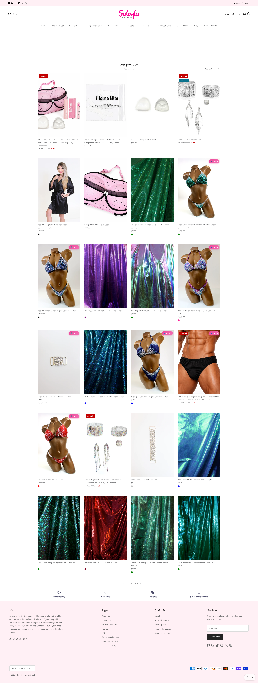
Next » (138, 583)
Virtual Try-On (210, 25)
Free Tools (144, 25)
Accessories (113, 25)
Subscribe (215, 636)
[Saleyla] (129, 14)
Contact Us (106, 620)
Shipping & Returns (110, 637)
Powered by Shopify (28, 675)
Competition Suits (94, 25)
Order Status (183, 25)
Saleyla (18, 675)
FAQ (104, 633)
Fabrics (105, 628)
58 (131, 583)
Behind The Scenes (163, 628)
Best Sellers (74, 25)
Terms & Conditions (110, 641)
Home (44, 25)
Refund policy (160, 624)
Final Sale (129, 25)
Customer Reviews (162, 633)
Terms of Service (162, 620)
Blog (196, 25)
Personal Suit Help (110, 645)
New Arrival (58, 25)
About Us (106, 616)
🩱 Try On (214, 161)
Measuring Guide (163, 25)
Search (157, 616)
